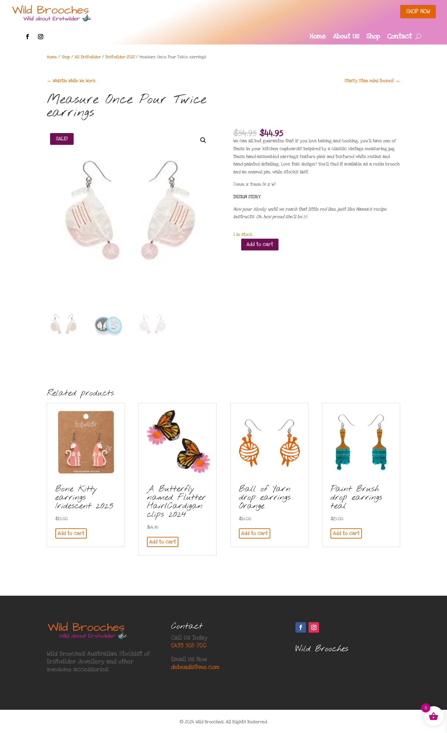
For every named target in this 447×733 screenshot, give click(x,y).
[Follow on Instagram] (40, 36)
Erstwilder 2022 (120, 57)
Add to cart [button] (71, 533)
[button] (203, 140)
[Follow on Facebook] (27, 36)
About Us (346, 37)
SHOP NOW (418, 11)
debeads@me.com (195, 667)
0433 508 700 (188, 645)
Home (318, 37)
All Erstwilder (88, 57)
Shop (373, 37)
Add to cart (259, 244)
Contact (399, 37)
